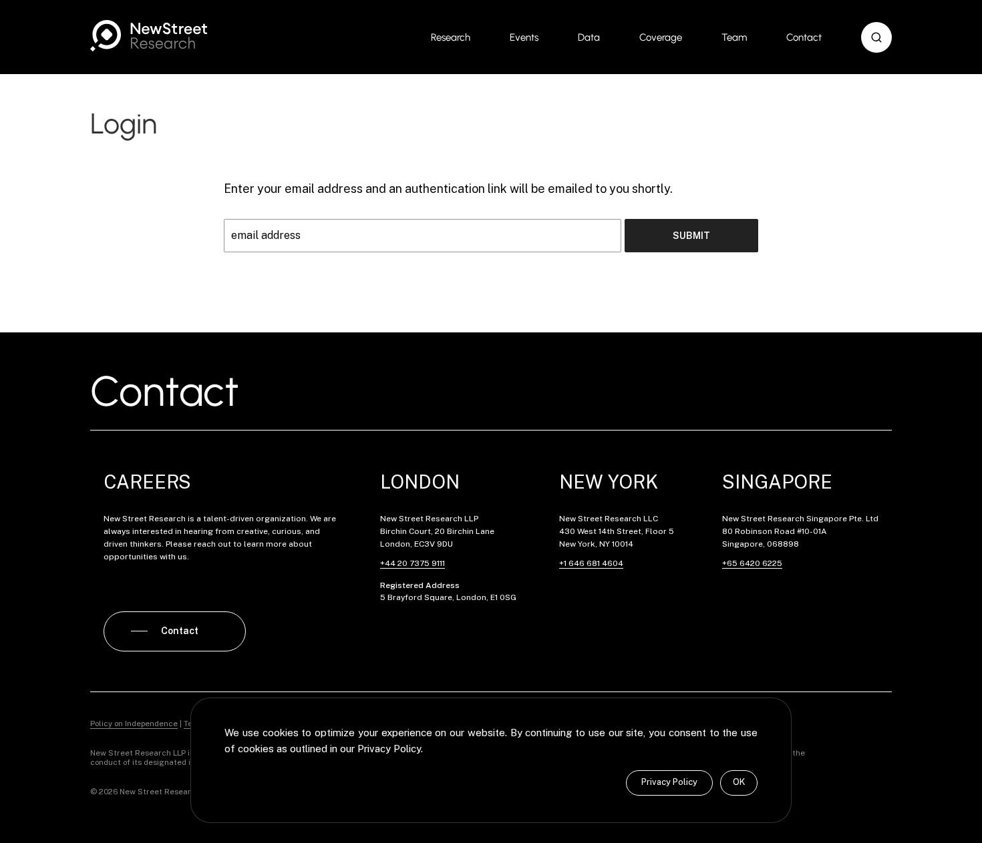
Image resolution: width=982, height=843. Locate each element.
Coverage (660, 37)
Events (524, 37)
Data (589, 37)
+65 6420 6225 (752, 563)
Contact (804, 37)
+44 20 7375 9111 (412, 563)
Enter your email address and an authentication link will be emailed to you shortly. (448, 189)
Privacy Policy (669, 782)
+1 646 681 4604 (591, 563)
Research (450, 37)
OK (739, 782)
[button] (876, 37)
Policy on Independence (134, 723)
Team (734, 37)
